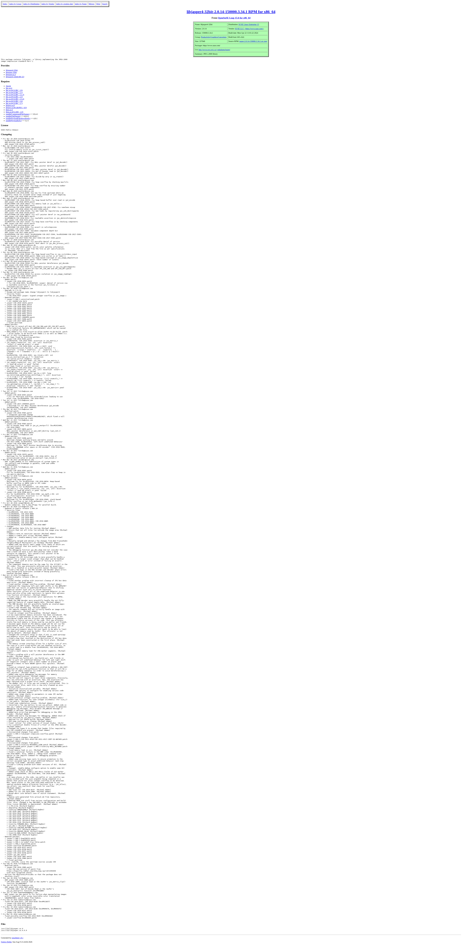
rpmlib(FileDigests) (13, 116)
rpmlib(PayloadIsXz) (14, 121)
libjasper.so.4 (11, 75)
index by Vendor (48, 4)
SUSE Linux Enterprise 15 (248, 24)
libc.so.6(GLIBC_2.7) (14, 103)
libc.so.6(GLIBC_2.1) (14, 92)
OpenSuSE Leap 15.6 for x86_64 (234, 18)
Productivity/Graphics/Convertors (213, 37)
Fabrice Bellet (6, 942)
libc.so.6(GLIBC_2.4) (14, 101)
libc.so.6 (9, 88)
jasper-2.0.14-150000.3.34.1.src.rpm (253, 41)
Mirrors (91, 4)
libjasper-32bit (11, 72)
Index (5, 4)
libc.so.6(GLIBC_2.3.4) (15, 99)
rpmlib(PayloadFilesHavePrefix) (18, 118)
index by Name (81, 4)
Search (104, 4)
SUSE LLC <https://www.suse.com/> (249, 29)
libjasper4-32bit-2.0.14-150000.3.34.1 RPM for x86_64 (231, 11)
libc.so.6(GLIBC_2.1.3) (15, 95)
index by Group (15, 4)
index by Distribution (31, 4)
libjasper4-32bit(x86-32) (15, 77)
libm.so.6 (9, 110)
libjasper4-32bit (12, 70)
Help (98, 4)
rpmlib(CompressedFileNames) (17, 114)
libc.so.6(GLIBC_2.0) (14, 90)
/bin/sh (8, 86)
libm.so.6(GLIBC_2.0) (14, 112)
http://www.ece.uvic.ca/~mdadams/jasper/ (214, 50)
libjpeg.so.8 (10, 105)
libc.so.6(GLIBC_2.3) (14, 97)
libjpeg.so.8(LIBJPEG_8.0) (16, 108)
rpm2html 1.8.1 (17, 938)
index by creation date (64, 4)
